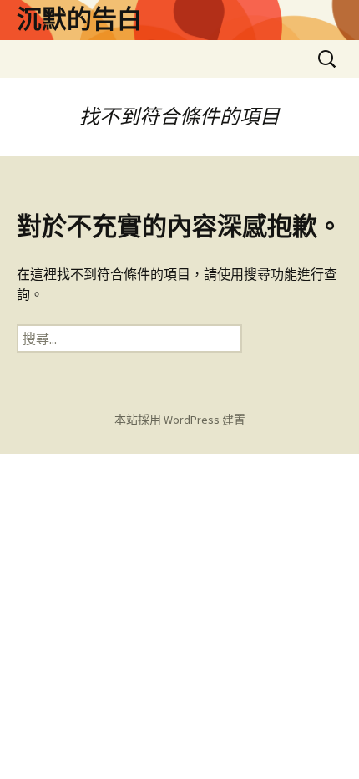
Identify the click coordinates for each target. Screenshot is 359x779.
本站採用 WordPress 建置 (179, 419)
